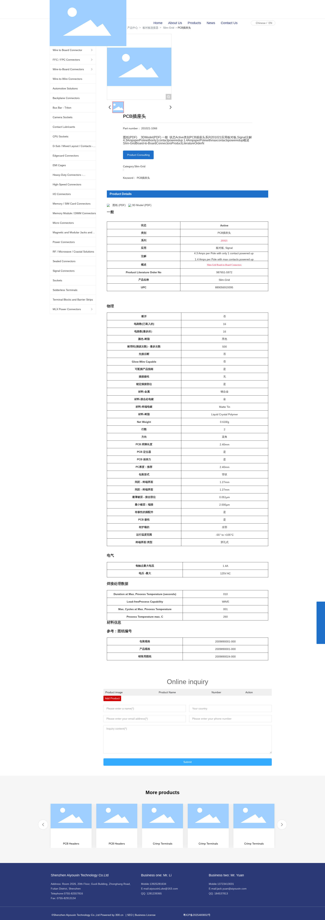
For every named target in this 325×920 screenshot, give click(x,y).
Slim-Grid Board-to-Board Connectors (224, 265)
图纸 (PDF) (119, 205)
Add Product (112, 698)
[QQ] (321, 614)
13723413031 (225, 883)
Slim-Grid (139, 166)
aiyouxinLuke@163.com (163, 888)
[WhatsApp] (321, 606)
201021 (224, 240)
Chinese (261, 22)
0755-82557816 (73, 893)
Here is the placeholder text (71, 826)
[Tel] (321, 631)
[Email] (321, 623)
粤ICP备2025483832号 (196, 914)
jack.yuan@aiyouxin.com (232, 888)
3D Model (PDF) (141, 205)
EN (270, 22)
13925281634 (158, 883)
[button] (43, 824)
